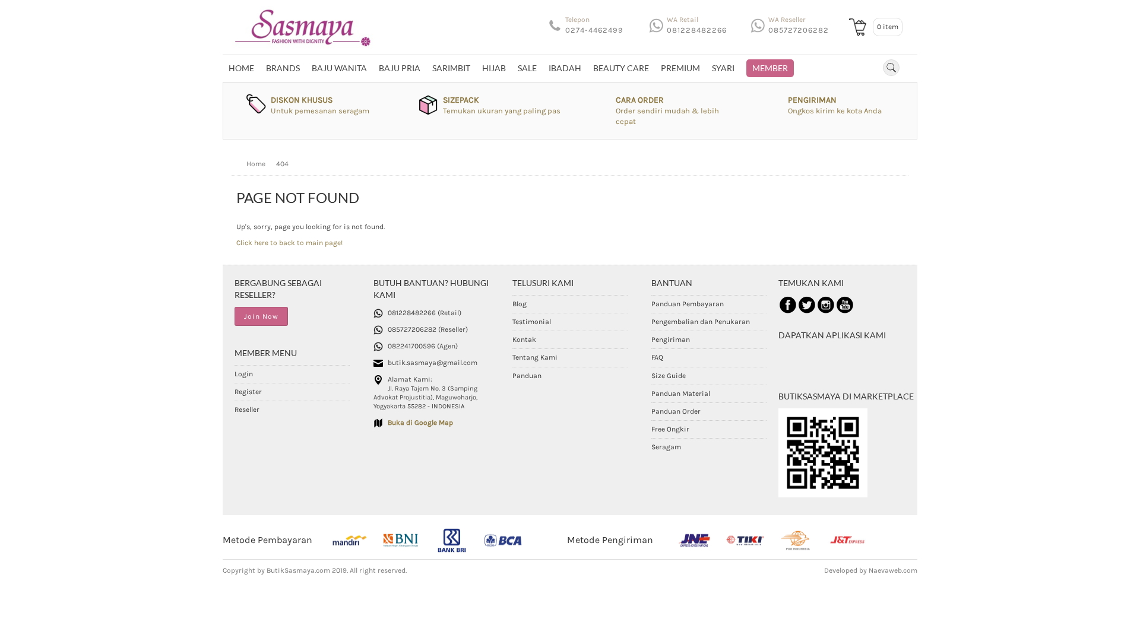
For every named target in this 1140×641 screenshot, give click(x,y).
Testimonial (531, 322)
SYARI (723, 68)
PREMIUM (680, 68)
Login (244, 374)
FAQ (657, 357)
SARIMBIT (451, 68)
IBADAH (565, 68)
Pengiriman (670, 339)
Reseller (247, 409)
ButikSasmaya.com (298, 570)
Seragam (666, 447)
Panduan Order (676, 411)
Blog (519, 304)
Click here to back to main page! (289, 243)
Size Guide (668, 376)
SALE (527, 68)
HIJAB (494, 68)
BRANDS (283, 68)
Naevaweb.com (893, 570)
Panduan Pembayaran (687, 304)
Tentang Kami (535, 357)
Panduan (527, 376)
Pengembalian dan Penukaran (700, 322)
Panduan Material (680, 393)
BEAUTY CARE (621, 68)
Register (248, 392)
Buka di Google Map (420, 422)
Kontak (524, 339)
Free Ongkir (670, 429)
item (887, 27)
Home (241, 68)
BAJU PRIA (399, 68)
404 (282, 164)
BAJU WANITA (339, 68)
